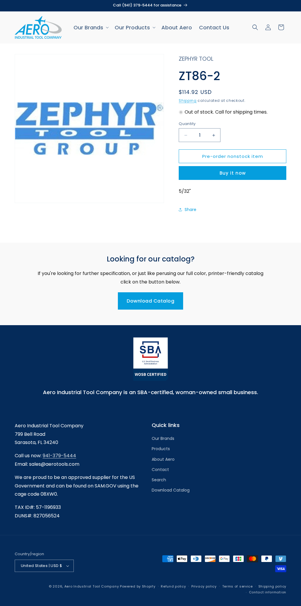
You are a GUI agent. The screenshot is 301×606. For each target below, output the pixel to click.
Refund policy (173, 586)
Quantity (187, 123)
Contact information (267, 592)
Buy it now (233, 173)
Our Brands (163, 438)
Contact (160, 469)
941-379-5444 (59, 455)
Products (161, 449)
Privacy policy (204, 586)
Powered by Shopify (137, 586)
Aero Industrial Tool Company (91, 586)
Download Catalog (150, 301)
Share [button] (190, 209)
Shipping (188, 100)
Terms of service (237, 586)
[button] (90, 27)
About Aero (163, 459)
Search (159, 480)
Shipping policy (272, 586)
